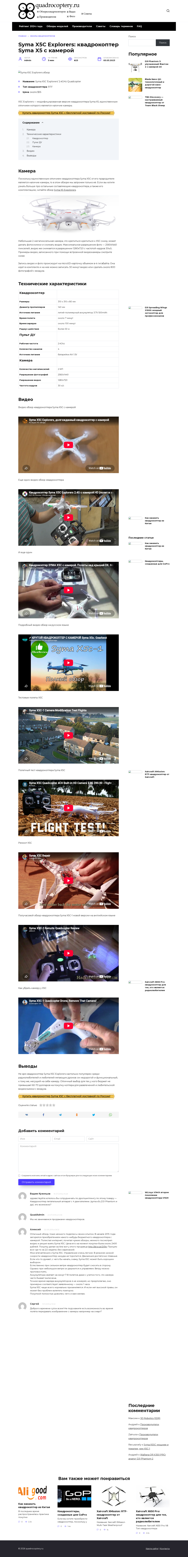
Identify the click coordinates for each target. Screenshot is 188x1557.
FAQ (139, 26)
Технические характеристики (44, 134)
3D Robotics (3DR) (150, 1418)
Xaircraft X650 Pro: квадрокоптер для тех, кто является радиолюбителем (155, 986)
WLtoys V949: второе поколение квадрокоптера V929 (157, 1195)
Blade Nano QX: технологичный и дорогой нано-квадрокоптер (154, 83)
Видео (30, 151)
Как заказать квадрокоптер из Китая (154, 521)
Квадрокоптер (40, 138)
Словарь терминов (121, 26)
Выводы (31, 155)
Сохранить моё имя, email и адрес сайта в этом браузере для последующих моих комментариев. (66, 1176)
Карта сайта (152, 1548)
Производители (82, 26)
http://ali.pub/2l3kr (97, 1246)
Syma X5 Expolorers (65, 190)
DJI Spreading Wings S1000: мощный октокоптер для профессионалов (156, 311)
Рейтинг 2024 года (30, 26)
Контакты (165, 1548)
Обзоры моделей (57, 26)
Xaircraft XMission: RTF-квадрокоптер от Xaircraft (157, 774)
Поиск (132, 36)
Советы (100, 26)
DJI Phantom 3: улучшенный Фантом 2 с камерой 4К (156, 64)
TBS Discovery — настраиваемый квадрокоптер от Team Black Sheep (155, 101)
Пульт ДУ (37, 142)
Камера (31, 129)
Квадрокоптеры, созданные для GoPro (157, 562)
